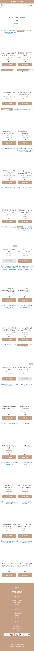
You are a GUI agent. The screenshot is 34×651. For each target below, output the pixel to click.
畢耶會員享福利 (17, 600)
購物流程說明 (17, 626)
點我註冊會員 (17, 602)
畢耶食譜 (17, 604)
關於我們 (17, 617)
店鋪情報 (17, 615)
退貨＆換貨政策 (17, 628)
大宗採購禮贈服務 (17, 613)
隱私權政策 (17, 630)
